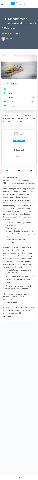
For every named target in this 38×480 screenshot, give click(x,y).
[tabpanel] (19, 248)
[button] (19, 477)
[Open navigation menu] (3, 4)
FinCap (9, 39)
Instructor (21, 132)
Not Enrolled (19, 141)
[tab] (7, 171)
